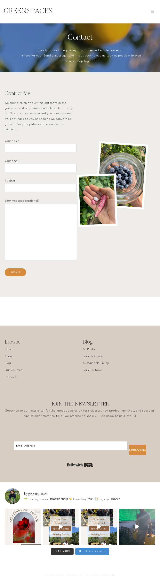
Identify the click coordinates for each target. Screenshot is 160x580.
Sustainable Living (96, 363)
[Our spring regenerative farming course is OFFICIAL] (61, 527)
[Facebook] (68, 569)
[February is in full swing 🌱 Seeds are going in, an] (23, 527)
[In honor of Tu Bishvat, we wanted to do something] (137, 527)
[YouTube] (84, 569)
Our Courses (13, 370)
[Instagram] (76, 569)
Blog (8, 363)
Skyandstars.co (102, 561)
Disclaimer (74, 575)
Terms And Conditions (100, 575)
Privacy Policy (54, 575)
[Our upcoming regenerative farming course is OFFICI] (99, 527)
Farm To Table (92, 370)
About (9, 356)
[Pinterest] (91, 569)
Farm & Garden (94, 356)
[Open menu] (152, 12)
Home (8, 349)
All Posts (89, 349)
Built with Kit (80, 464)
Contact (10, 377)
